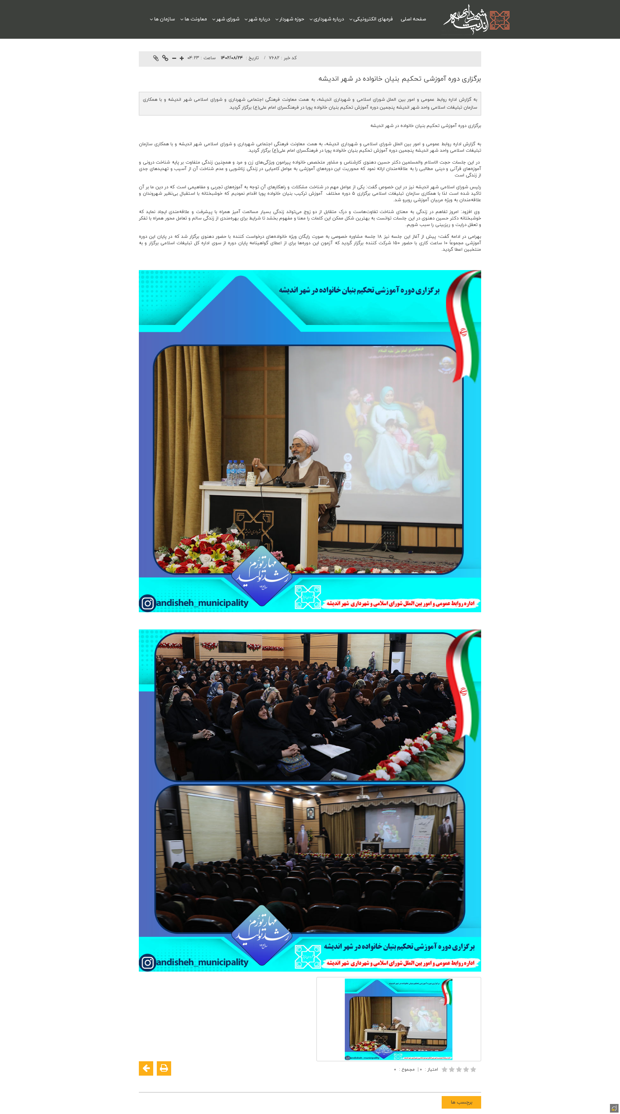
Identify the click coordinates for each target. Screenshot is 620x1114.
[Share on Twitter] (442, 1082)
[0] (460, 1069)
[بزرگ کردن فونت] (182, 59)
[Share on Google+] (464, 1082)
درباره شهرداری (329, 19)
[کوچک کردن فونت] (174, 59)
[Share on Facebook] (474, 1082)
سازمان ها (164, 19)
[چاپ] (164, 1068)
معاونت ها (195, 19)
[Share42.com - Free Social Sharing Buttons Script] (431, 1082)
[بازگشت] (146, 1068)
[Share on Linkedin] (453, 1082)
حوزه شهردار (292, 19)
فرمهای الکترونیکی (373, 19)
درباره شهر (259, 19)
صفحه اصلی (413, 19)
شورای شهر (227, 19)
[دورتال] (613, 1107)
